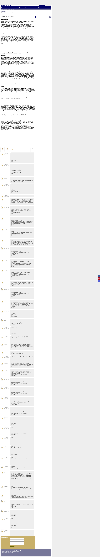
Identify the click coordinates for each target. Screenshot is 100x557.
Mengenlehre (21, 7)
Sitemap (9, 9)
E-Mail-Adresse (7, 540)
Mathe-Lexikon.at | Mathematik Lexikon (6, 5)
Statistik (16, 7)
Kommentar (7, 542)
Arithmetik (26, 7)
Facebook (7, 553)
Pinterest (13, 553)
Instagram (10, 553)
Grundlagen (3, 7)
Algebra (8, 7)
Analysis (12, 7)
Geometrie (31, 7)
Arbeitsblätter (48, 5)
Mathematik (42, 5)
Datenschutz (3, 9)
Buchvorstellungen (38, 7)
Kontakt (6, 9)
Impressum (12, 9)
